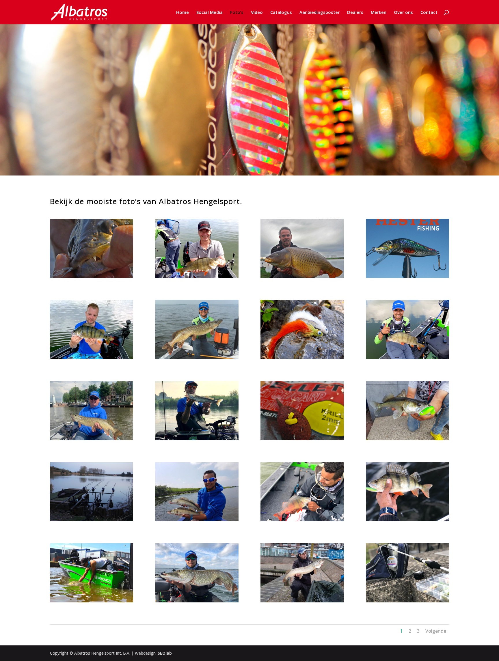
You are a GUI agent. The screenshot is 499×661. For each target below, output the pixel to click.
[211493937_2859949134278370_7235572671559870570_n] (197, 438)
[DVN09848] (302, 276)
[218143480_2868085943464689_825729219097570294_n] (407, 357)
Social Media (209, 12)
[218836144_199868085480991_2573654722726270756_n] (302, 519)
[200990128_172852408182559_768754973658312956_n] (197, 357)
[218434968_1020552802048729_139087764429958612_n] (91, 357)
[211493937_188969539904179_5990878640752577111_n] (302, 357)
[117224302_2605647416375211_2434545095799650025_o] (407, 438)
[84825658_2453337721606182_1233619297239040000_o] (197, 601)
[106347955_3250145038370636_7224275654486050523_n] (197, 519)
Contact (428, 12)
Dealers (355, 12)
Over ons (403, 12)
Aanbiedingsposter (319, 12)
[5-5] (91, 276)
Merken (378, 12)
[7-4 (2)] (302, 438)
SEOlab (165, 653)
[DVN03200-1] (91, 519)
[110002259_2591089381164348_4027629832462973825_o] (91, 601)
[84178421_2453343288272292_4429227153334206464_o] (407, 519)
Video (257, 12)
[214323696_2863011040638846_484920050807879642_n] (91, 438)
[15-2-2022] (407, 276)
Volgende (435, 631)
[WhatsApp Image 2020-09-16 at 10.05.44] (302, 601)
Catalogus (281, 12)
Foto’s (236, 12)
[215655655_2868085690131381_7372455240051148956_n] (197, 276)
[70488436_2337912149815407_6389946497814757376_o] (407, 601)
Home (182, 12)
